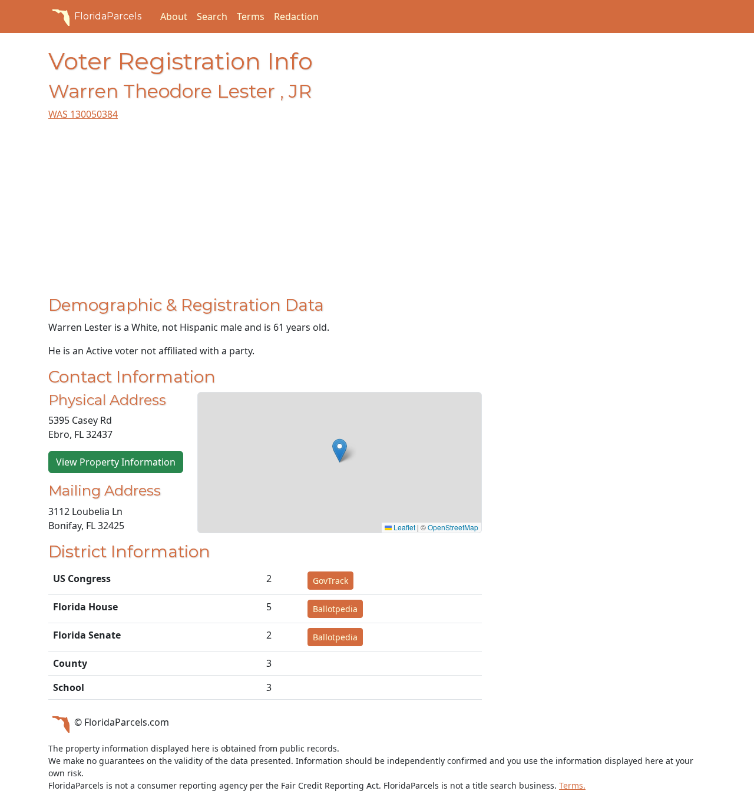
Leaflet (403, 527)
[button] (339, 450)
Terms (250, 16)
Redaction (296, 16)
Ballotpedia (335, 608)
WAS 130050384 (83, 114)
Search (212, 16)
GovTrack (330, 580)
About (173, 16)
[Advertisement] (265, 213)
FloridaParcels (107, 16)
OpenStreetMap (453, 527)
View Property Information (116, 462)
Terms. (572, 785)
